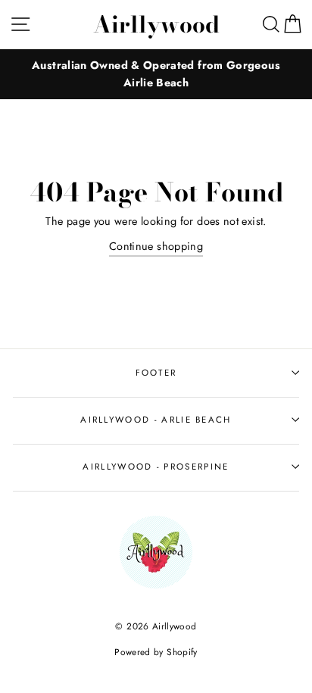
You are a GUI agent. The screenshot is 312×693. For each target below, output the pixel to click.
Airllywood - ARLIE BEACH (156, 420)
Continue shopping (156, 246)
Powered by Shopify (156, 651)
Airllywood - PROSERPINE (156, 466)
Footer (156, 373)
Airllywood (156, 24)
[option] (156, 74)
